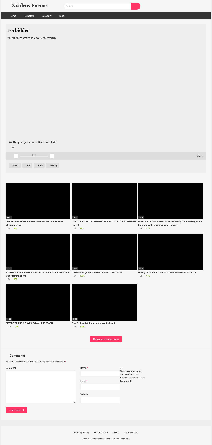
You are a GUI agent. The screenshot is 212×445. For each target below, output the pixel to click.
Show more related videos (106, 339)
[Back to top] (202, 435)
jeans (40, 165)
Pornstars (29, 15)
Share (200, 156)
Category (47, 15)
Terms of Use (131, 432)
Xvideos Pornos (28, 5)
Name (84, 368)
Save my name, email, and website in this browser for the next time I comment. (132, 376)
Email (83, 381)
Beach (16, 165)
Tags (61, 15)
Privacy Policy (81, 432)
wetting (54, 165)
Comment (11, 368)
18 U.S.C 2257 (101, 432)
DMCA (116, 432)
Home (13, 15)
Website (84, 394)
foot (28, 165)
